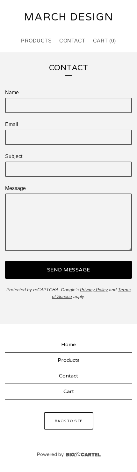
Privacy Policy (94, 289)
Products (36, 40)
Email (11, 124)
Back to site (69, 421)
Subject (13, 156)
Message (15, 188)
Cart (68, 391)
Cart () (104, 40)
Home (68, 344)
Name (12, 92)
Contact (72, 40)
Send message (68, 270)
